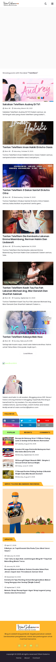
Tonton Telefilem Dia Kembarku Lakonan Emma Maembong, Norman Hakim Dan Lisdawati (26, 239)
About (27, 658)
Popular (11, 432)
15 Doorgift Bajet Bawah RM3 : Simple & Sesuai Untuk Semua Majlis (32, 461)
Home (18, 658)
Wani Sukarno (44, 654)
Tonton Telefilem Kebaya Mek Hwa (22, 336)
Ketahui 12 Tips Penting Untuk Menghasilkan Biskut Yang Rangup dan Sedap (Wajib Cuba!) (27, 581)
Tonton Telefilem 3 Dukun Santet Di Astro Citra (26, 192)
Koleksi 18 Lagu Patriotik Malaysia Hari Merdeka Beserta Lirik (32, 450)
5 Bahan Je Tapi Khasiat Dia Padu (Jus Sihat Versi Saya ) (26, 549)
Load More (28, 353)
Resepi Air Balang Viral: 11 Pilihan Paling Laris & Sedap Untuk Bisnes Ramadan (32, 439)
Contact (36, 658)
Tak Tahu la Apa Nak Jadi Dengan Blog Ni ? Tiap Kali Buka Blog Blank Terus (28, 560)
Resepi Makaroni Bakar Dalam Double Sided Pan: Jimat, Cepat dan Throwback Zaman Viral (26, 570)
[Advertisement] (28, 38)
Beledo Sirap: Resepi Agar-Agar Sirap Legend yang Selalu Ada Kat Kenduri (27, 591)
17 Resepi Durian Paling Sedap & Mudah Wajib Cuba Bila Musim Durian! (33, 472)
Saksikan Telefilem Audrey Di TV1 (21, 104)
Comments (45, 432)
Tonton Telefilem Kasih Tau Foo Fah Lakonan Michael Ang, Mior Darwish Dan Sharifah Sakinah (25, 291)
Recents (28, 432)
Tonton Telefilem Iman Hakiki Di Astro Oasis (27, 147)
